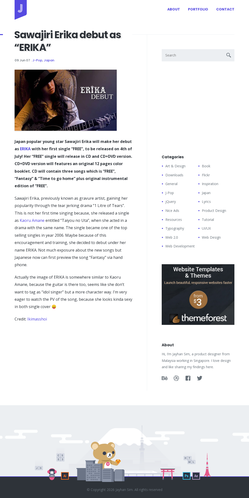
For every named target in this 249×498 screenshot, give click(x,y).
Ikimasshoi (37, 319)
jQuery (170, 201)
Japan (49, 60)
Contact (225, 9)
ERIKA (25, 148)
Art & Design (175, 166)
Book (206, 166)
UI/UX (206, 228)
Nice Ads (172, 210)
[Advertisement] (51, 358)
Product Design (214, 210)
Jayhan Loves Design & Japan (21, 10)
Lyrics (206, 201)
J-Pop (37, 60)
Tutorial (208, 219)
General (171, 183)
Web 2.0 (171, 237)
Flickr (206, 175)
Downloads (174, 175)
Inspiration (210, 183)
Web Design (211, 237)
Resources (173, 219)
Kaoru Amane (32, 220)
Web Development (180, 246)
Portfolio (198, 9)
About (173, 9)
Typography (174, 228)
